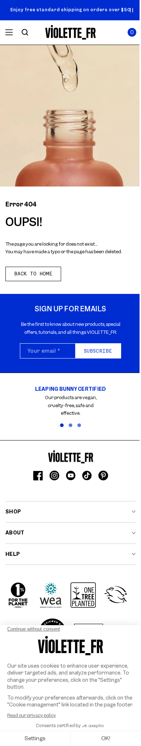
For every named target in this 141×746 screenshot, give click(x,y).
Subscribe (98, 350)
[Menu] (9, 32)
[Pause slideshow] (131, 10)
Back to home (33, 273)
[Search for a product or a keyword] (25, 32)
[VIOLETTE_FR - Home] (71, 32)
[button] (132, 32)
